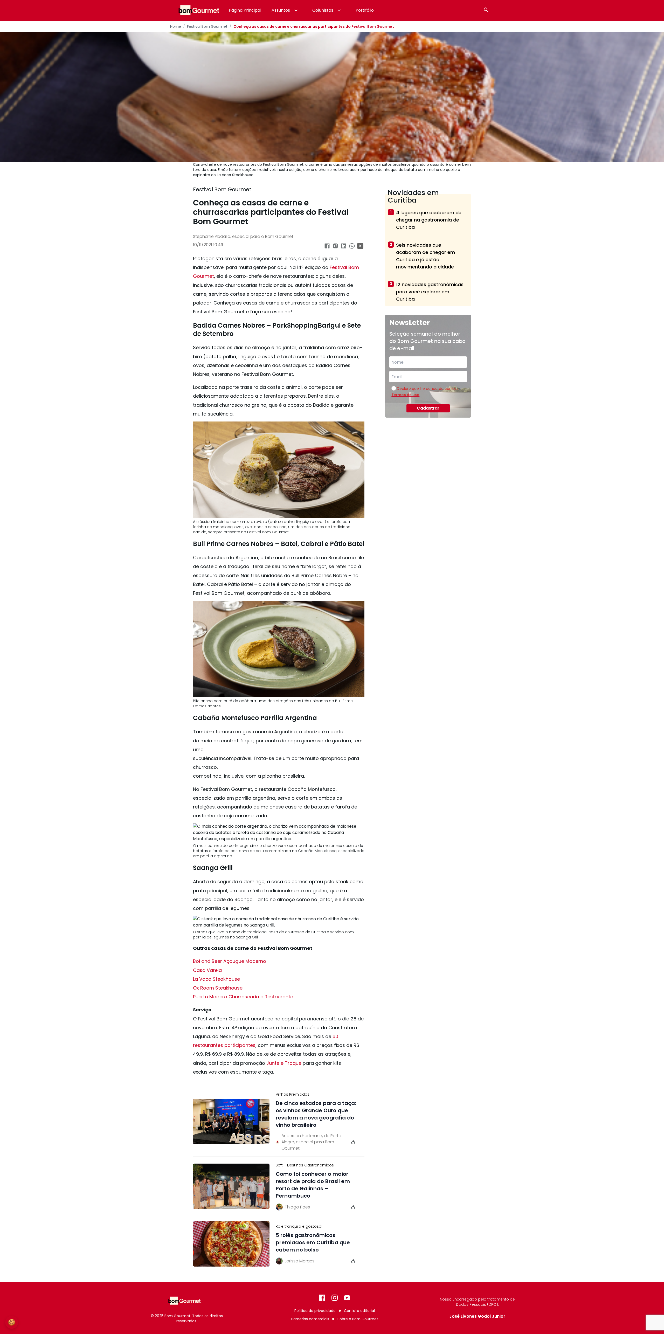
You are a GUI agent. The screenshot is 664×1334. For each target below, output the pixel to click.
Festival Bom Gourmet (207, 26)
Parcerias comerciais (310, 1319)
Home (175, 26)
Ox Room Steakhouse (218, 988)
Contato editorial (359, 1310)
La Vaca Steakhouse (216, 979)
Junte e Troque (283, 1063)
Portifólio (365, 10)
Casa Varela (207, 970)
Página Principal (245, 10)
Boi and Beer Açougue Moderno (229, 961)
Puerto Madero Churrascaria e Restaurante (243, 996)
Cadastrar (428, 408)
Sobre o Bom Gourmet (357, 1319)
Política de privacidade (315, 1310)
